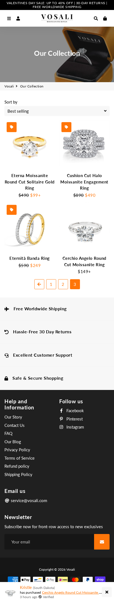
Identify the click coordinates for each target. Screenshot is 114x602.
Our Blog (12, 441)
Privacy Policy (17, 449)
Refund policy (16, 466)
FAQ (8, 433)
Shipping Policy (18, 474)
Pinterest (74, 418)
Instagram (74, 426)
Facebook (74, 410)
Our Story (13, 416)
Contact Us (14, 425)
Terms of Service (19, 457)
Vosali (9, 86)
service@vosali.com (28, 500)
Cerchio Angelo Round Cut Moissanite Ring (73, 592)
